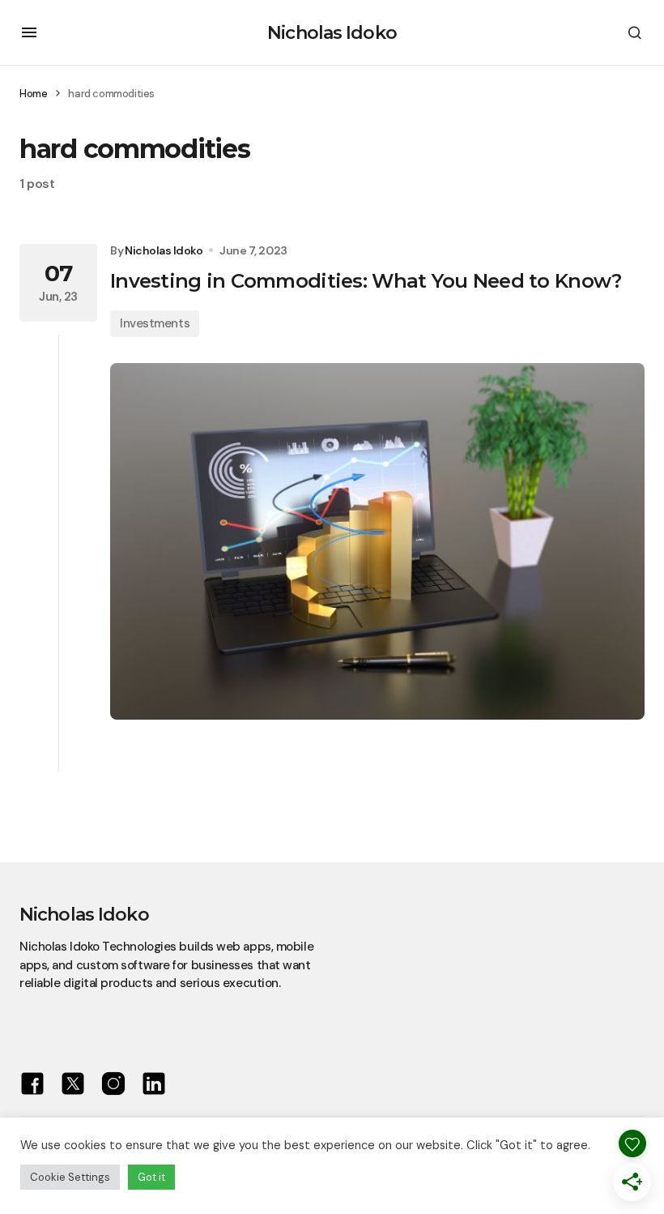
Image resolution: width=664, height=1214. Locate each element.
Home (33, 93)
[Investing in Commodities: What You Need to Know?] (377, 541)
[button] (29, 32)
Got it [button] (151, 1177)
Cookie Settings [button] (70, 1177)
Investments (154, 323)
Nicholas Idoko (332, 33)
